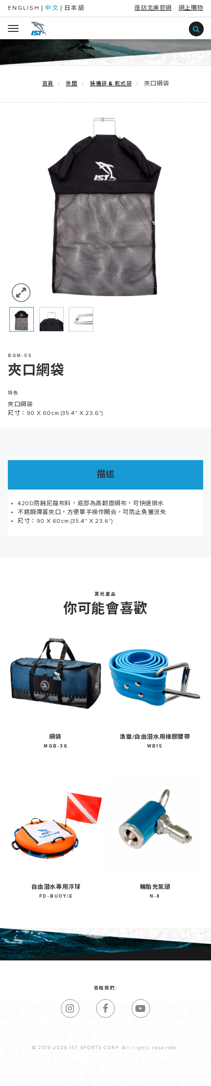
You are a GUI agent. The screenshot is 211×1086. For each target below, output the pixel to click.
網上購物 (191, 8)
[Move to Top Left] (83, 1073)
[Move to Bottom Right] (88, 1079)
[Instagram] (70, 1008)
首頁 (47, 83)
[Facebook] (105, 1008)
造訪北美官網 (153, 8)
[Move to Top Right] (88, 1073)
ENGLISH (24, 8)
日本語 (74, 8)
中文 (52, 8)
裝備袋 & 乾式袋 (111, 83)
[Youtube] (141, 1008)
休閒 (71, 83)
